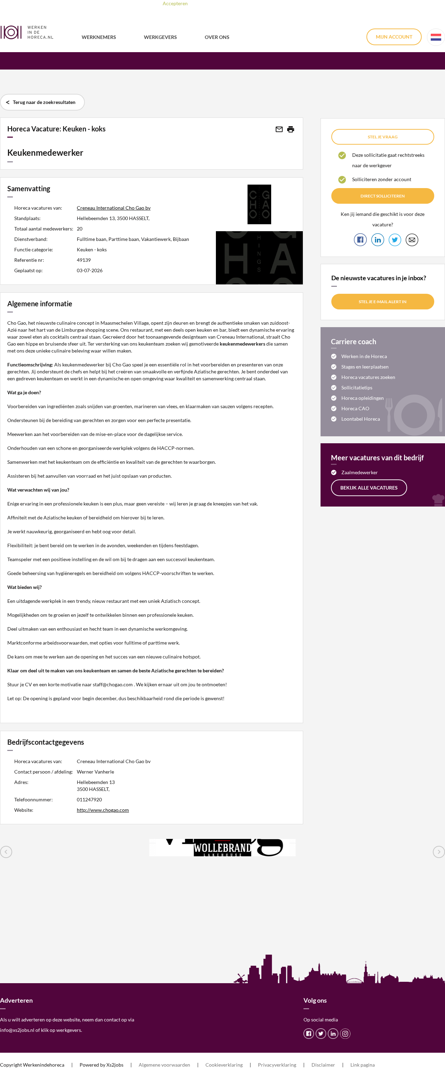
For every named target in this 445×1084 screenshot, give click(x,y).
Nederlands (436, 37)
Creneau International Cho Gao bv (114, 208)
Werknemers (99, 37)
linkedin (333, 1033)
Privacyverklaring (277, 1065)
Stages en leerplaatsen (365, 367)
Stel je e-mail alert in (382, 301)
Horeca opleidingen (362, 398)
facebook (309, 1033)
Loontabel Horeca (360, 419)
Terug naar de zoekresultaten (44, 102)
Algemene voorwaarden (164, 1065)
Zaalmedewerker (359, 472)
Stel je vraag (383, 136)
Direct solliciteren (383, 196)
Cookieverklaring (224, 1065)
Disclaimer (323, 1065)
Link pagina (362, 1065)
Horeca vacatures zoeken (368, 377)
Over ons (217, 37)
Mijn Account (394, 37)
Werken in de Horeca (364, 356)
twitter (321, 1033)
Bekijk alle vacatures (369, 488)
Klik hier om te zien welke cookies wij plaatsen (265, 3)
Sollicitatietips (356, 387)
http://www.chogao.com (103, 810)
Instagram (345, 1033)
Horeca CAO (355, 408)
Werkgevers (160, 37)
